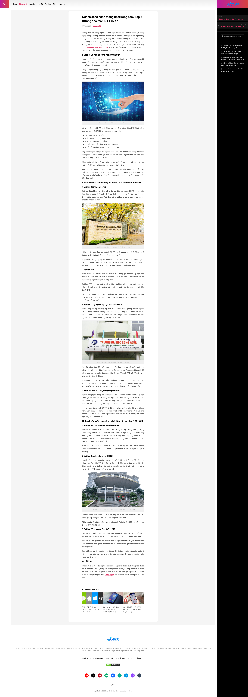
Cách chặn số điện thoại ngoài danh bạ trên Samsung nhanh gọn (111, 609)
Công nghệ (23, 4)
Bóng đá (40, 4)
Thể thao (48, 4)
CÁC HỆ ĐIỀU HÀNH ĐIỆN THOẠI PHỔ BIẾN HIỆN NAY (90, 609)
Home (15, 4)
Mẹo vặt (32, 4)
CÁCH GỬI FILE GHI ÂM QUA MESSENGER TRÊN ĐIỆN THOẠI (132, 609)
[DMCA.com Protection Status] (113, 665)
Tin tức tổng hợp (59, 4)
